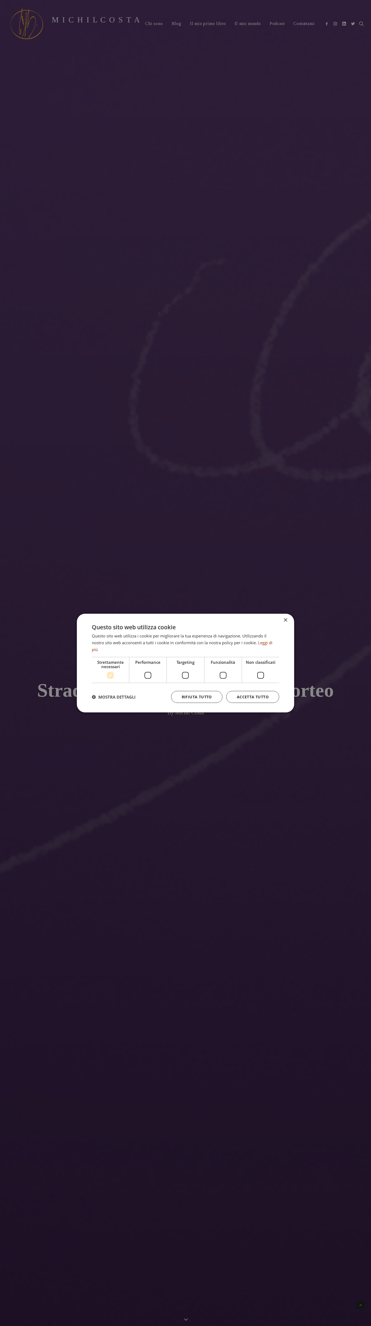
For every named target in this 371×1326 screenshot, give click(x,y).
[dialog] (185, 663)
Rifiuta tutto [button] (197, 696)
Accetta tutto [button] (253, 696)
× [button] (285, 620)
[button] (114, 697)
